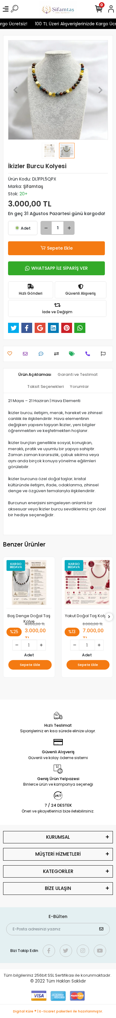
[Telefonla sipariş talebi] (89, 354)
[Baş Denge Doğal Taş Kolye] (29, 584)
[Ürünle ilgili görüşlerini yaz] (42, 354)
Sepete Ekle (60, 248)
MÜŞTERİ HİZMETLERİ (58, 854)
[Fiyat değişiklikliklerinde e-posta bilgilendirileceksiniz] (73, 354)
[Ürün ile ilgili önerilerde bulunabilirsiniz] (104, 354)
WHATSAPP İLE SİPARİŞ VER (59, 268)
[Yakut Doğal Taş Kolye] (87, 584)
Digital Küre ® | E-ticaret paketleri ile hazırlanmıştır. (58, 1011)
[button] (15, 90)
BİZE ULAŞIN (58, 888)
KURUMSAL (58, 837)
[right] (109, 617)
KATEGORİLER (58, 871)
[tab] (34, 374)
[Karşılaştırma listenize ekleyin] (58, 354)
